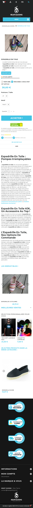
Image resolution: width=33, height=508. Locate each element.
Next (28, 284)
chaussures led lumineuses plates (11, 201)
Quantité (4, 111)
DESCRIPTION (6, 73)
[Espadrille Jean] (15, 284)
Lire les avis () (8, 137)
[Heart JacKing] (16, 11)
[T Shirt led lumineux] (8, 327)
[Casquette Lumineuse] (24, 327)
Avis (16, 146)
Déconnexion (5, 476)
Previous (2, 284)
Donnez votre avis (20, 137)
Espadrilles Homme (8, 26)
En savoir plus (17, 142)
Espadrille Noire (8, 390)
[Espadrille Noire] (16, 370)
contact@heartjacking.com (9, 490)
